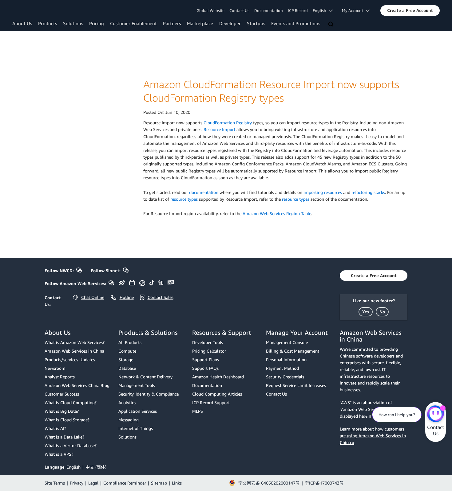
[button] (410, 10)
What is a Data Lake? (64, 436)
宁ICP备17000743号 (324, 482)
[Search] (331, 24)
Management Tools (136, 385)
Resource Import (219, 129)
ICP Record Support (211, 402)
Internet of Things (135, 428)
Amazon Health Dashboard (218, 376)
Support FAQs (205, 368)
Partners (172, 23)
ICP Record (298, 10)
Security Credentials (285, 376)
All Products (129, 342)
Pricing (96, 23)
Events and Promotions (295, 23)
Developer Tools (207, 342)
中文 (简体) (95, 467)
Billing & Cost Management (292, 351)
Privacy (76, 482)
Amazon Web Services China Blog (77, 385)
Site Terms (55, 482)
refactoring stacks (368, 192)
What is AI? (55, 428)
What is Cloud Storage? (67, 419)
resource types (184, 199)
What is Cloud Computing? (71, 402)
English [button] (321, 10)
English (73, 467)
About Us (22, 23)
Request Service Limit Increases (296, 385)
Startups (256, 23)
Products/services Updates (70, 359)
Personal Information (286, 359)
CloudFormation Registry (228, 122)
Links (177, 482)
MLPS (197, 411)
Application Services (137, 411)
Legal (93, 482)
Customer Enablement (133, 23)
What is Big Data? (62, 411)
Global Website (210, 10)
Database (127, 368)
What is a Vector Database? (71, 445)
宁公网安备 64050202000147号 (269, 482)
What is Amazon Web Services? (75, 342)
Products (47, 23)
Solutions (73, 23)
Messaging (128, 419)
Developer (230, 23)
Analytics (127, 402)
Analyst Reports (60, 376)
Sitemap (159, 482)
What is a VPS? (59, 454)
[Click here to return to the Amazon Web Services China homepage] (38, 10)
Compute (127, 351)
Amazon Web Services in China (74, 351)
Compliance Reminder (124, 482)
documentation (203, 192)
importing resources (322, 192)
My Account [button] (354, 10)
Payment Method (282, 368)
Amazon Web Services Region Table (277, 213)
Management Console (287, 342)
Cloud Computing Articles (217, 393)
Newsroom (55, 368)
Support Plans (205, 359)
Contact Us (239, 10)
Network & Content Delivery (145, 376)
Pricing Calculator (209, 351)
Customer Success (62, 393)
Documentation (268, 10)
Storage (125, 359)
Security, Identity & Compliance (148, 393)
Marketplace (200, 23)
